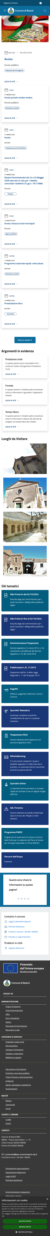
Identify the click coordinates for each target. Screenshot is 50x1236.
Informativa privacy (14, 1195)
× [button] (47, 1199)
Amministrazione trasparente (18, 1192)
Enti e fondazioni (12, 1018)
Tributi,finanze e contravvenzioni (19, 1077)
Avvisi (11, 90)
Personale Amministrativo (16, 1026)
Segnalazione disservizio (16, 1172)
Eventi (8, 1123)
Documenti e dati (13, 1029)
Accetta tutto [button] (25, 1221)
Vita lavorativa (12, 1045)
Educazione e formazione (16, 1069)
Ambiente (10, 1081)
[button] (25, 1232)
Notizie (12, 52)
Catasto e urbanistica (14, 1053)
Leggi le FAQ (11, 1176)
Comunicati (10, 1104)
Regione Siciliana (11, 2)
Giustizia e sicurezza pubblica (18, 1073)
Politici (8, 1022)
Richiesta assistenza (14, 1180)
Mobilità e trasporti (13, 1057)
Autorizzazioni (11, 1088)
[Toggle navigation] (4, 10)
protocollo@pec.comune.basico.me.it (21, 1154)
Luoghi (8, 1119)
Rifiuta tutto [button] (25, 1227)
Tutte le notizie (24, 340)
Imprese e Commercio (14, 1049)
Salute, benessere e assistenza (18, 1084)
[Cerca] (44, 10)
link (3, 1216)
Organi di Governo (13, 1006)
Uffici (8, 1014)
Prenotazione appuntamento (17, 1168)
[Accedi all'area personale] (40, 3)
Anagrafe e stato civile (15, 1041)
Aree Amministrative (14, 1010)
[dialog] (25, 1216)
